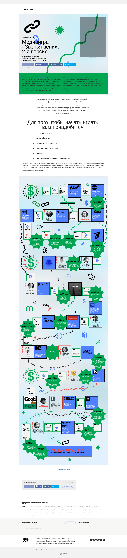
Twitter (97, 540)
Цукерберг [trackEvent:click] (71, 509)
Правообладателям (45, 549)
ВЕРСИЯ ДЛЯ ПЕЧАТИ (63, 469)
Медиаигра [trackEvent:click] (64, 513)
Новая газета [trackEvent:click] (38, 513)
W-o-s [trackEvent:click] (87, 509)
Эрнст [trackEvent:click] (37, 509)
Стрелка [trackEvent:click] (43, 509)
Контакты (29, 549)
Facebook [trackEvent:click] (67, 506)
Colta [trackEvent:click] (45, 513)
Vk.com (94, 540)
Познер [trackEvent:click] (31, 509)
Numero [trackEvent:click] (53, 506)
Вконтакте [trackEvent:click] (46, 506)
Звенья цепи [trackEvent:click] (56, 513)
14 (29, 68)
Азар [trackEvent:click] (85, 513)
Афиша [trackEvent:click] (77, 509)
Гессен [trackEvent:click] (37, 516)
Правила (53, 549)
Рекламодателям (36, 549)
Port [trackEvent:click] (83, 509)
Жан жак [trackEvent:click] (64, 509)
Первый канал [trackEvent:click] (96, 506)
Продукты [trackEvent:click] (60, 506)
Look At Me (27, 9)
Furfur (63, 554)
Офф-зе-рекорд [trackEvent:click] (92, 513)
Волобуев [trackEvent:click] (73, 506)
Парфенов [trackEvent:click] (80, 506)
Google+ (100, 540)
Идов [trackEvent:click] (31, 513)
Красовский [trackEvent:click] (101, 513)
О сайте (24, 549)
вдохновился (43, 77)
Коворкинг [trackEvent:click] (56, 509)
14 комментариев (67, 486)
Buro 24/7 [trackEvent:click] (71, 513)
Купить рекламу (93, 57)
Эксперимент (28, 38)
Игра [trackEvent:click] (40, 506)
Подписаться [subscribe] (70, 523)
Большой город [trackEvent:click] (33, 506)
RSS (104, 540)
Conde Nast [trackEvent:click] (88, 506)
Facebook (91, 540)
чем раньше (87, 90)
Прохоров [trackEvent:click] (49, 509)
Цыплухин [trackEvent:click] (43, 516)
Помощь (58, 549)
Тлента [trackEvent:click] (31, 516)
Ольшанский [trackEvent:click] (78, 513)
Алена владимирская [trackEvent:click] (96, 509)
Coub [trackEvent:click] (49, 513)
